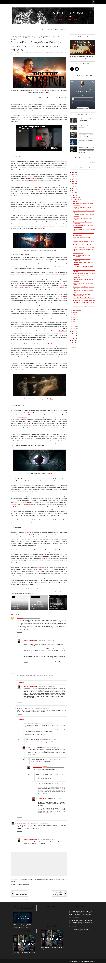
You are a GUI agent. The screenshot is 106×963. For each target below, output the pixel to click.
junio (74, 317)
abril (74, 321)
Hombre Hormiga (17, 506)
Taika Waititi (38, 569)
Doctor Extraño (36, 36)
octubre (75, 201)
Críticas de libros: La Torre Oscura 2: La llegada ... (83, 263)
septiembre (76, 310)
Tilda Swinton (52, 344)
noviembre (76, 199)
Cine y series (18, 36)
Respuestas (21, 636)
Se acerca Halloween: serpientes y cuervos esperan (84, 270)
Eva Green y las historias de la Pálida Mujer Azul (84, 250)
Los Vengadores (22, 417)
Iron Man (23, 415)
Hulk (29, 415)
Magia (53, 36)
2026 (73, 172)
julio (74, 315)
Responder (19, 632)
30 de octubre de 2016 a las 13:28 (39, 708)
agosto (75, 312)
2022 (73, 181)
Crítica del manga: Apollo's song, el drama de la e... (83, 287)
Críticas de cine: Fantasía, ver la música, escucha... (83, 280)
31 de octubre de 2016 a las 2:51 (41, 823)
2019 (73, 188)
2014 (73, 333)
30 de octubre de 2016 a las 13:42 (46, 640)
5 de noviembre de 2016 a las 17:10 (46, 839)
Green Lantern (63, 296)
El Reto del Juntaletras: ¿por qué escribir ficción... (83, 283)
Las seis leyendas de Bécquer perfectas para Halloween (83, 226)
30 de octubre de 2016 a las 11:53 (46, 686)
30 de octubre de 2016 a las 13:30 (48, 739)
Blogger (80, 930)
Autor (50, 29)
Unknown (20, 618)
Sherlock (20, 287)
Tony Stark (34, 187)
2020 (73, 186)
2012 (73, 338)
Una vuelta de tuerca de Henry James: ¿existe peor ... (82, 222)
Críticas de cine (26, 36)
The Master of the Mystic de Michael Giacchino (82, 218)
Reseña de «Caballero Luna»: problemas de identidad (56, 604)
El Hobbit (61, 287)
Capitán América (34, 178)
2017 (73, 192)
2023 (73, 179)
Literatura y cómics (45, 36)
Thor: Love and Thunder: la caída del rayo (19, 605)
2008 (73, 347)
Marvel (58, 36)
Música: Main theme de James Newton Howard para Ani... (83, 267)
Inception (30, 502)
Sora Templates (80, 961)
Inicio (42, 29)
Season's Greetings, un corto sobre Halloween (82, 208)
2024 (73, 177)
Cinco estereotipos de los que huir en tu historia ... (83, 215)
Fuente (48, 92)
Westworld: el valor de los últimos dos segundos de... (82, 276)
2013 (73, 336)
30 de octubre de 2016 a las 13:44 (52, 759)
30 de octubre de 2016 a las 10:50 (31, 618)
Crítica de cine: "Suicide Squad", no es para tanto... (83, 303)
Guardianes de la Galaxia (18, 504)
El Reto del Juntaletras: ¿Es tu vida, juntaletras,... (82, 259)
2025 (73, 174)
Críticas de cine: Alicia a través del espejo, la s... (83, 241)
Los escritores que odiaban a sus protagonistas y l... (81, 294)
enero (74, 328)
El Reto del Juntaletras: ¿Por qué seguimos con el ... (84, 306)
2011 (73, 340)
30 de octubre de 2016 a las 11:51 (39, 673)
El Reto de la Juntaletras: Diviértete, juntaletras (82, 238)
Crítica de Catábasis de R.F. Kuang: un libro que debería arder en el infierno (86, 134)
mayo (74, 319)
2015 (73, 331)
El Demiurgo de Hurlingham (25, 823)
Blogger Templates (90, 961)
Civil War (46, 554)
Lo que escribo (60, 29)
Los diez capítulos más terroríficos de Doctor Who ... (82, 255)
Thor (27, 178)
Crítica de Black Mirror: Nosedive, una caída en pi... (84, 230)
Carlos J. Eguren (28, 640)
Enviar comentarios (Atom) (25, 899)
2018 (73, 190)
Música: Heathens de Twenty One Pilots (83, 247)
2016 (73, 195)
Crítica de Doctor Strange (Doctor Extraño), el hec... (84, 211)
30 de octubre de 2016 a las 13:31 (50, 747)
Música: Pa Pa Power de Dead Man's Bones (84, 298)
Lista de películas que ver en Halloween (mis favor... (83, 204)
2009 (73, 345)
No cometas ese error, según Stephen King (84, 300)
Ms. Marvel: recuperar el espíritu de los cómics (38, 605)
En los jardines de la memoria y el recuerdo (83, 233)
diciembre (75, 197)
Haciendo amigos (77, 235)
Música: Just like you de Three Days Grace (84, 273)
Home (12, 36)
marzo (74, 324)
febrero (75, 326)
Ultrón (28, 423)
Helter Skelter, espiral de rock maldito (82, 244)
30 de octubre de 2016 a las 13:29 (45, 723)
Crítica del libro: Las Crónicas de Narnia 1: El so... (84, 291)
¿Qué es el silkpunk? (78, 253)
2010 (73, 342)
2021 (73, 183)
